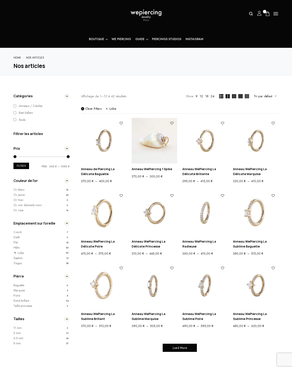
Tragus (17, 263)
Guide (140, 39)
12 (201, 96)
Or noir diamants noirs (27, 205)
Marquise (19, 290)
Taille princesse (22, 305)
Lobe (21, 252)
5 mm (17, 333)
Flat (15, 242)
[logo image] (146, 14)
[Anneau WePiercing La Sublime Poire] (205, 285)
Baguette (18, 285)
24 (212, 96)
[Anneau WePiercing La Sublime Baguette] (256, 213)
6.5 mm (18, 338)
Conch (17, 232)
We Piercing (121, 39)
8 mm (17, 343)
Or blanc (19, 189)
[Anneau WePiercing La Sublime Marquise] (154, 285)
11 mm (17, 327)
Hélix (16, 247)
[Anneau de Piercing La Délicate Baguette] (104, 141)
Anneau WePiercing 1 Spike (152, 169)
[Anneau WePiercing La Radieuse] (205, 213)
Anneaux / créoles (30, 106)
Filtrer (21, 166)
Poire (16, 295)
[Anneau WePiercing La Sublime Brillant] (104, 285)
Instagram (194, 39)
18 (206, 96)
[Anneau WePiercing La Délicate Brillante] (205, 141)
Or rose (18, 210)
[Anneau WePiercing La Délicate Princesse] (154, 213)
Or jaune (19, 194)
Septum (18, 258)
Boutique (96, 39)
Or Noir (18, 199)
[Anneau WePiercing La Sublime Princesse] (256, 285)
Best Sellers (26, 113)
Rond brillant (21, 300)
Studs (22, 120)
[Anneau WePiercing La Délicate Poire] (104, 213)
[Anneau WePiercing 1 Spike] (154, 141)
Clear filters (93, 108)
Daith (16, 237)
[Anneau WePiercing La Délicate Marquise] (256, 141)
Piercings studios (166, 39)
